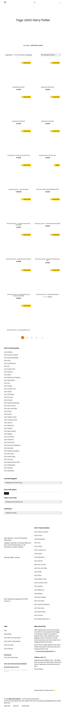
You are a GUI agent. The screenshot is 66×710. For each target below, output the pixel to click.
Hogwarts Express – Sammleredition (19, 189)
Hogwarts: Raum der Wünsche (47, 155)
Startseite (26, 45)
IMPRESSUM (25, 706)
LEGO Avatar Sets (9, 369)
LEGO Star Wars (9, 454)
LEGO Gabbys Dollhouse (11, 403)
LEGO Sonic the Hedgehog (12, 445)
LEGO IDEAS (7, 411)
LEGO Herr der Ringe (10, 408)
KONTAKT (16, 706)
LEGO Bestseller (9, 471)
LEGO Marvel (8, 422)
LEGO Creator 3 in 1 (10, 389)
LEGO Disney (8, 391)
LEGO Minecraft (9, 425)
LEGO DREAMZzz (9, 394)
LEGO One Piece (9, 437)
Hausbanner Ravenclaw (47, 87)
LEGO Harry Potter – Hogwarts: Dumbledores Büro (47, 259)
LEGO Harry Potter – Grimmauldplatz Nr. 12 (18, 330)
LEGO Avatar (38, 535)
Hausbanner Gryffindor (47, 121)
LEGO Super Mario (9, 456)
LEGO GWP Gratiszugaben (12, 641)
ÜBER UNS (7, 706)
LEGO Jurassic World (10, 420)
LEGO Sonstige (8, 448)
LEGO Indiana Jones (10, 417)
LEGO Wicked (8, 468)
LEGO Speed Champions (11, 451)
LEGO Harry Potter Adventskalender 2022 (47, 189)
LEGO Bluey (7, 374)
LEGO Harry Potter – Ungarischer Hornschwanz (47, 223)
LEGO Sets (7, 360)
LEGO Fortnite (8, 397)
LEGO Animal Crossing (11, 355)
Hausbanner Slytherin (18, 87)
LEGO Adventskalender (11, 358)
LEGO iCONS (8, 414)
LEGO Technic (8, 459)
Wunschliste (8, 634)
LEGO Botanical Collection (12, 377)
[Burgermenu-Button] (5, 2)
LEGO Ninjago (8, 434)
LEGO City (7, 383)
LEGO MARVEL (38, 586)
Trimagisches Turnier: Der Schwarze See (18, 155)
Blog (5, 630)
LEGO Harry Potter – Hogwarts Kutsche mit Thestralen (18, 224)
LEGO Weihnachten (40, 619)
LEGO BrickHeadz (9, 380)
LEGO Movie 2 (8, 428)
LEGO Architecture (10, 363)
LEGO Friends (8, 400)
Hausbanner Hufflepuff (18, 121)
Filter (6, 493)
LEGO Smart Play (9, 442)
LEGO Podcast (8, 648)
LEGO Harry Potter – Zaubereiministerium (47, 294)
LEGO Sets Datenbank (11, 657)
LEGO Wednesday (9, 465)
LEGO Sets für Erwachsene (12, 638)
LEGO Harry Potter (10, 406)
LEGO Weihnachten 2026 (12, 462)
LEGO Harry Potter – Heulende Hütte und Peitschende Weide (18, 295)
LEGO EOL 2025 (8, 645)
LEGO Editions (8, 352)
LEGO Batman (8, 372)
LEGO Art (7, 366)
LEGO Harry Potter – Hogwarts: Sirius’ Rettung (18, 259)
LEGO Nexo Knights (10, 431)
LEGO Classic (8, 386)
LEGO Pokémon (9, 439)
